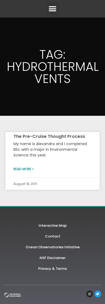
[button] (53, 9)
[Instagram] (89, 294)
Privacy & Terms (52, 268)
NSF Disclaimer (53, 257)
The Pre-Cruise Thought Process (49, 136)
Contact (52, 236)
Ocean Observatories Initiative (53, 247)
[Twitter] (97, 294)
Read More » (23, 169)
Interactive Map (52, 225)
